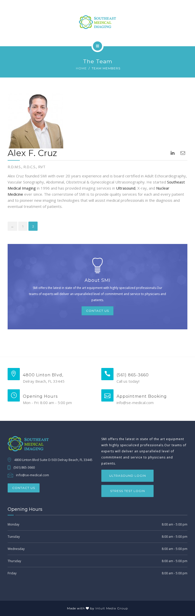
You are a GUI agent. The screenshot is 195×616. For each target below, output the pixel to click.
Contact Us (97, 311)
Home (81, 68)
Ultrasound (125, 188)
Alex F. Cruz (32, 153)
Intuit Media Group (111, 608)
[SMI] (97, 22)
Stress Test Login (127, 491)
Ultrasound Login (127, 476)
